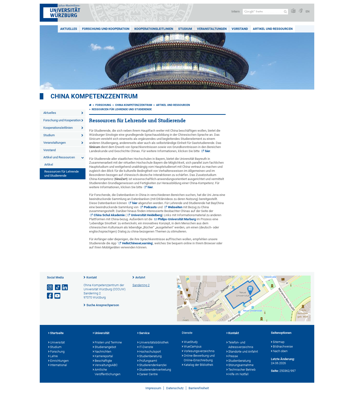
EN (307, 11)
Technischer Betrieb (242, 369)
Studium (185, 29)
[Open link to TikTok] (57, 287)
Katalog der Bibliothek (198, 365)
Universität (57, 342)
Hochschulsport (150, 351)
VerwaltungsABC (106, 365)
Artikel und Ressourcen (273, 29)
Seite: (275, 371)
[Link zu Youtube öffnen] (57, 296)
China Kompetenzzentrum (94, 96)
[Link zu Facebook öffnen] (50, 296)
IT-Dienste (146, 347)
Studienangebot (105, 347)
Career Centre (148, 374)
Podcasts (150, 207)
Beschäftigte (103, 360)
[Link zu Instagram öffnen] (50, 287)
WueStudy (191, 342)
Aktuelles (68, 29)
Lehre (54, 356)
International (58, 365)
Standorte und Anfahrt (243, 351)
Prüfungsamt (148, 360)
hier (207, 151)
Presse (233, 356)
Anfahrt (140, 277)
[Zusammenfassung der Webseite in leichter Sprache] (293, 10)
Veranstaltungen (212, 29)
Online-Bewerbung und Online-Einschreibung (199, 358)
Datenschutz (175, 388)
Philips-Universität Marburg (177, 219)
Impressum (153, 388)
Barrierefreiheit (199, 388)
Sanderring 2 (141, 285)
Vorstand (240, 29)
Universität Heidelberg (146, 215)
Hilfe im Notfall (238, 374)
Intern (235, 11)
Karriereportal (104, 356)
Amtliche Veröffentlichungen (107, 372)
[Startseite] (90, 105)
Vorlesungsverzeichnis (199, 351)
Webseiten (175, 207)
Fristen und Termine (108, 342)
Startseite (57, 333)
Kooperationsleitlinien (153, 29)
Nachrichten (103, 351)
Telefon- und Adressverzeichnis (240, 345)
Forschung (103, 105)
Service (144, 333)
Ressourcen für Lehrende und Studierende (61, 173)
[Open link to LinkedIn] (65, 287)
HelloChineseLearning (137, 243)
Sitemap (278, 342)
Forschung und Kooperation (105, 29)
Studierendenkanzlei (153, 365)
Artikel (48, 164)
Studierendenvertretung (155, 369)
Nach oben (280, 351)
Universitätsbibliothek (154, 342)
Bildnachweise (283, 346)
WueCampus (193, 346)
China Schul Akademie (109, 215)
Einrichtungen (59, 360)
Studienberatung (150, 356)
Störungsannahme (241, 365)
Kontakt (91, 277)
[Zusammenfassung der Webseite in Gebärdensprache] (300, 10)
